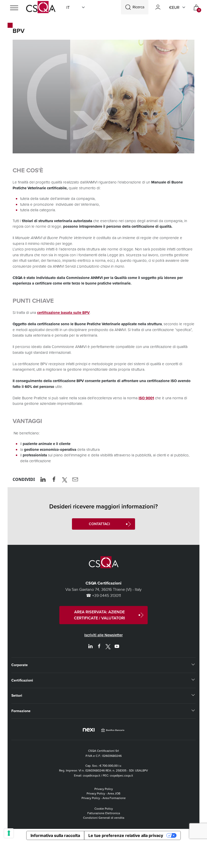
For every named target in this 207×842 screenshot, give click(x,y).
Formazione (21, 710)
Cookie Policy (103, 808)
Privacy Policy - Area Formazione (104, 798)
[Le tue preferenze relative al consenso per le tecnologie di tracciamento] (9, 833)
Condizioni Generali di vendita (103, 817)
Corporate (19, 664)
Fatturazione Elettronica (103, 813)
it (68, 7)
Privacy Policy (103, 789)
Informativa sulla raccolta (55, 835)
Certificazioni (22, 680)
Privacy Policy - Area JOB (103, 793)
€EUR (174, 7)
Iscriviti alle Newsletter (103, 635)
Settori (16, 695)
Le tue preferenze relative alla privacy (125, 835)
